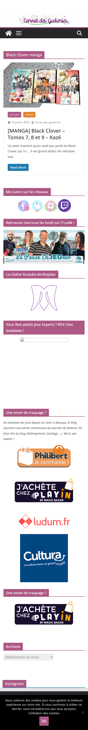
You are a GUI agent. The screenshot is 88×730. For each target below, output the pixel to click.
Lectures (14, 114)
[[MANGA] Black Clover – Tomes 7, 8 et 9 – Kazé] (44, 85)
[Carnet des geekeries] (44, 15)
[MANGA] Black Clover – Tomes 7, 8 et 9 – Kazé (36, 134)
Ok (44, 721)
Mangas (29, 114)
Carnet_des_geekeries (48, 122)
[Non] (83, 712)
